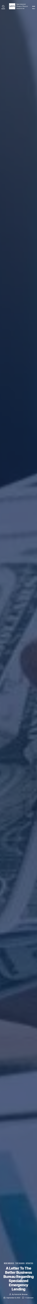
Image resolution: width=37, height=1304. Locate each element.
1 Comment (29, 1298)
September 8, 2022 (13, 1298)
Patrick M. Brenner (21, 1294)
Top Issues (20, 1263)
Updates (29, 1263)
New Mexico (9, 1263)
